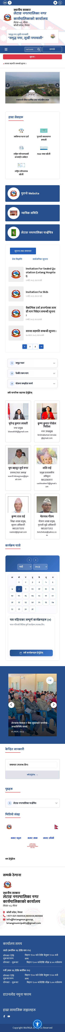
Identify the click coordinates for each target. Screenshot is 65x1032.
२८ (12, 609)
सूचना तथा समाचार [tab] (25, 251)
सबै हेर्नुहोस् (31, 774)
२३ (26, 602)
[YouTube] (9, 1016)
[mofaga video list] (32, 839)
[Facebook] (4, 1016)
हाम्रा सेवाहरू (15, 117)
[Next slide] (57, 85)
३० (26, 609)
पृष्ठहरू (9, 789)
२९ (19, 609)
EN (5, 3)
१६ (26, 595)
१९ (46, 595)
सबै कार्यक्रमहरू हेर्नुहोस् (33, 653)
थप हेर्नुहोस (10, 859)
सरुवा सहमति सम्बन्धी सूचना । (16, 63)
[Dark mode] (60, 3)
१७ (32, 595)
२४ (32, 602)
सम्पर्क (52, 49)
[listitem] (32, 274)
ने (9, 3)
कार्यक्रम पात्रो (13, 545)
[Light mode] (55, 3)
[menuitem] (7, 3)
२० (53, 595)
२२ (19, 602)
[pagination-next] (41, 346)
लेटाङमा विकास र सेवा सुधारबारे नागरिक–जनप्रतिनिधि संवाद (30, 725)
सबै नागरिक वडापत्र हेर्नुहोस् (20, 393)
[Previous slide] (7, 85)
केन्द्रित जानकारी (14, 749)
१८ (39, 595)
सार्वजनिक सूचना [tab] (40, 259)
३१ (32, 609)
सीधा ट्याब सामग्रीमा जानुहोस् (19, 762)
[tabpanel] (32, 308)
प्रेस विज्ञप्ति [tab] (17, 259)
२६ (46, 602)
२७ (53, 602)
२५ (39, 602)
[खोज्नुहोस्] (38, 49)
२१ (12, 602)
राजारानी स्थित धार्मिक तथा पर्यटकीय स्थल (32, 100)
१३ (53, 589)
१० (33, 589)
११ (39, 589)
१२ (46, 589)
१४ (12, 595)
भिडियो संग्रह (12, 814)
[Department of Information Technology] (7, 17)
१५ (19, 595)
